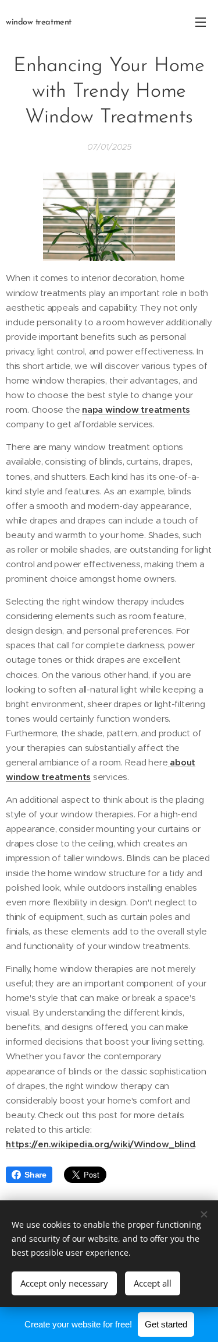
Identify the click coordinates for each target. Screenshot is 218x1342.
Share (35, 1174)
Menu (200, 21)
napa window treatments (136, 409)
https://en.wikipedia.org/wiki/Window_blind (100, 1144)
